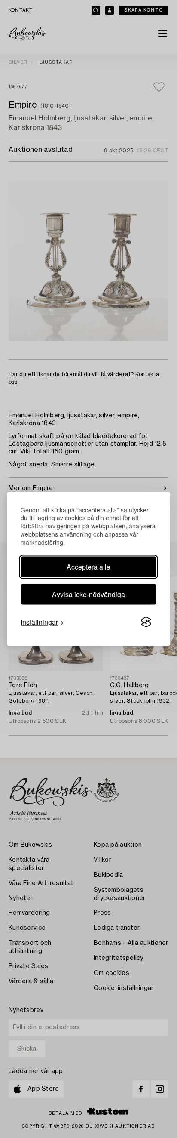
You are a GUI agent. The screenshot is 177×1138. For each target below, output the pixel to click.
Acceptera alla (88, 567)
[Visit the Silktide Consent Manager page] (146, 622)
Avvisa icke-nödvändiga (88, 594)
